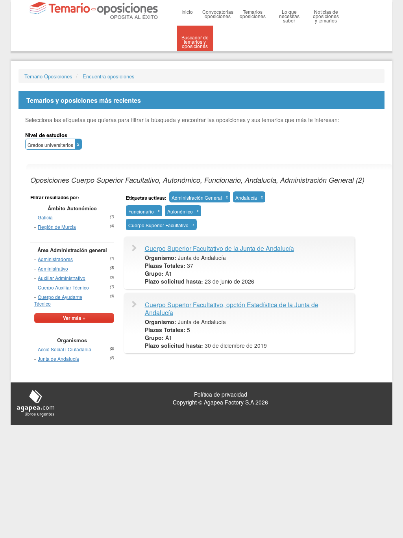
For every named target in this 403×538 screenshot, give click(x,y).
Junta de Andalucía (58, 358)
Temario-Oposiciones (48, 76)
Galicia (45, 217)
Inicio (187, 11)
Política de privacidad (220, 394)
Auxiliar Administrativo (61, 278)
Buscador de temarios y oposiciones (195, 41)
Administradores (55, 259)
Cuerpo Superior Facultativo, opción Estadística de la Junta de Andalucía (231, 309)
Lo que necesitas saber (289, 16)
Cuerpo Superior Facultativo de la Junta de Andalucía (219, 248)
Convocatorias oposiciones (217, 13)
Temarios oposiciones (253, 13)
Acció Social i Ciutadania (64, 349)
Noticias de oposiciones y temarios (326, 16)
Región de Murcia (57, 226)
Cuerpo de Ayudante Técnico (58, 300)
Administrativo (53, 268)
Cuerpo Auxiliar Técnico (63, 287)
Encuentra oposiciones (109, 76)
